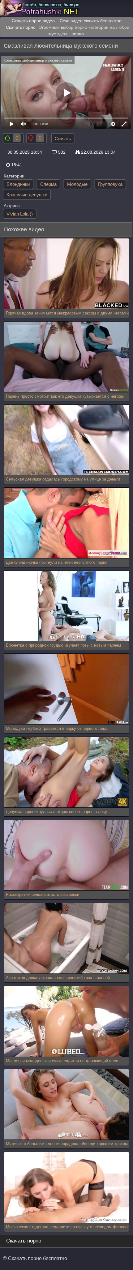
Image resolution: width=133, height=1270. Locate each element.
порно (77, 33)
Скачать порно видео (33, 20)
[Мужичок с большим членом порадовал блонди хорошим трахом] (66, 1104)
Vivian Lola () (19, 213)
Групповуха (110, 184)
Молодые (77, 184)
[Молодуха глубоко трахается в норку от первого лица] (66, 689)
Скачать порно (21, 27)
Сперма (48, 184)
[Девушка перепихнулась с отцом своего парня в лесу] (66, 772)
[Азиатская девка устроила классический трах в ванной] (66, 938)
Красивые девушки (26, 194)
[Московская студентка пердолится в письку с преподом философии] (66, 1187)
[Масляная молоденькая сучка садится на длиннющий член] (66, 1021)
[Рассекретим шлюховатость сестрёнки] (66, 855)
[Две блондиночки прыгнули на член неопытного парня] (66, 523)
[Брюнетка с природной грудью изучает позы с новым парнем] (66, 606)
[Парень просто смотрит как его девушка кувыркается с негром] (66, 357)
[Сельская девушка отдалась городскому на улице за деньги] (66, 440)
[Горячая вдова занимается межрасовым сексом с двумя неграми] (66, 273)
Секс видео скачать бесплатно (91, 20)
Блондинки (18, 184)
